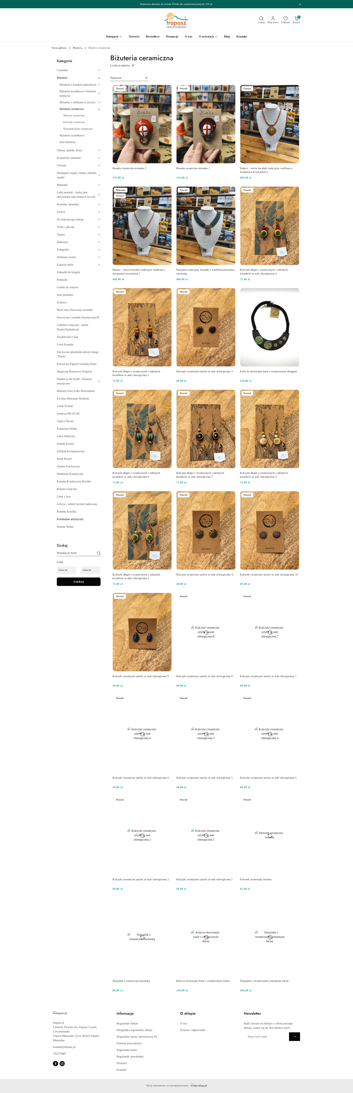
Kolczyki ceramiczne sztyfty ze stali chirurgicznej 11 (205, 574)
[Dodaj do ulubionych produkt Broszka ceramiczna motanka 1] (231, 89)
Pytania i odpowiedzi (192, 1030)
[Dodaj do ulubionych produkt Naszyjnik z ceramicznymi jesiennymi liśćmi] (295, 901)
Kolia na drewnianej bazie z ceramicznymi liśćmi (203, 981)
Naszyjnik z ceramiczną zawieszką (131, 981)
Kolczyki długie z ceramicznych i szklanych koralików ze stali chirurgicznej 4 (264, 271)
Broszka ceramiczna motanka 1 (193, 168)
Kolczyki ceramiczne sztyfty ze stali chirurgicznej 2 (141, 879)
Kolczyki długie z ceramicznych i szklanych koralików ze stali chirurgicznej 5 (200, 475)
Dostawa (122, 1063)
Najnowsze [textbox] (116, 77)
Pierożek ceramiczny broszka (256, 879)
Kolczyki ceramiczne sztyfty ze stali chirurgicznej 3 (204, 371)
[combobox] (129, 78)
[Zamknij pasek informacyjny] (300, 4)
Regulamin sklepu (127, 1023)
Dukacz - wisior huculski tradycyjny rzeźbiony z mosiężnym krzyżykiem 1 (139, 271)
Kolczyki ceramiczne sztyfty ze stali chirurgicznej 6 (141, 777)
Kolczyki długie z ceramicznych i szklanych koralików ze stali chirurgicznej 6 (136, 475)
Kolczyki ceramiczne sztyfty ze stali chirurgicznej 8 (204, 676)
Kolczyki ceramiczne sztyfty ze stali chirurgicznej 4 (268, 777)
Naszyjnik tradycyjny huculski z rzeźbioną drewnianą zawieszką (205, 271)
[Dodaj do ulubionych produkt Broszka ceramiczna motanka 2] (167, 89)
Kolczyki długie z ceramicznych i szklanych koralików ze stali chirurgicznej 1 (136, 373)
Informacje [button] (125, 1013)
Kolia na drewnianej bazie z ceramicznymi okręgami (268, 371)
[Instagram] (62, 1063)
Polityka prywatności (129, 1043)
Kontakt (121, 1069)
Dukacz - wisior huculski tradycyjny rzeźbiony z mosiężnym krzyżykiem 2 (266, 170)
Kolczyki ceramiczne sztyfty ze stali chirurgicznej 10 (269, 574)
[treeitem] (79, 70)
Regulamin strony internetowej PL (137, 1036)
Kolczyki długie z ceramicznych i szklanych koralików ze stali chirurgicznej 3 (264, 475)
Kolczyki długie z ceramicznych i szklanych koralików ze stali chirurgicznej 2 (136, 576)
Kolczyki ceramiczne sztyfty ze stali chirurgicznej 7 (268, 676)
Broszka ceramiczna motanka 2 (129, 168)
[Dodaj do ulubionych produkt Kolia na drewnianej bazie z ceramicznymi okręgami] (295, 292)
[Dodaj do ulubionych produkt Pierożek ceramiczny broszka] (295, 800)
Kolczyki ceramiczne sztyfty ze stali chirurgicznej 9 (141, 676)
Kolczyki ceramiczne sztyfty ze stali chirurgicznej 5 (204, 777)
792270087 (59, 1053)
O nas (183, 1023)
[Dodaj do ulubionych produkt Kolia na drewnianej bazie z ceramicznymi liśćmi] (231, 901)
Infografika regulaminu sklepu (134, 1030)
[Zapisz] (294, 1036)
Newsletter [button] (252, 1013)
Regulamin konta (127, 1049)
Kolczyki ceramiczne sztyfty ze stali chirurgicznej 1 (204, 879)
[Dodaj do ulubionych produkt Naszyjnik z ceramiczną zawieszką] (167, 901)
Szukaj (79, 581)
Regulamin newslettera (130, 1056)
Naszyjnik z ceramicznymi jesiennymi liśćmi (264, 981)
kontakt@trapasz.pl (64, 1047)
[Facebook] (55, 1063)
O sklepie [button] (188, 1013)
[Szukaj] (99, 553)
